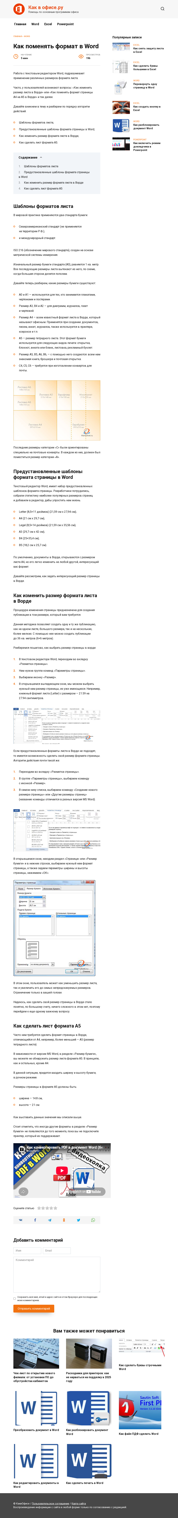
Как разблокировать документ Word (146, 126)
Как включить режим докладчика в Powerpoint (146, 147)
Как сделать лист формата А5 (43, 188)
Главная (20, 24)
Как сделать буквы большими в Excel (145, 67)
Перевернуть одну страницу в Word (145, 86)
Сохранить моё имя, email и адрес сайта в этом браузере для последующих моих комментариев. (57, 1299)
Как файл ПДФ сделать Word (138, 1434)
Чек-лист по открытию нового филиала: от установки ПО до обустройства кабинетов (34, 1377)
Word (35, 24)
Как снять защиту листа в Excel (148, 50)
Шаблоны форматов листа (41, 166)
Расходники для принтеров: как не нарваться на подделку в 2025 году (88, 1377)
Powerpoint (65, 24)
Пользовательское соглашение (50, 1503)
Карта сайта (79, 1503)
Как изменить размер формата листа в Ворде (53, 182)
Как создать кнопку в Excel (147, 108)
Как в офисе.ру (45, 7)
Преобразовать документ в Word (36, 1430)
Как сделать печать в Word (84, 1483)
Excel (48, 24)
